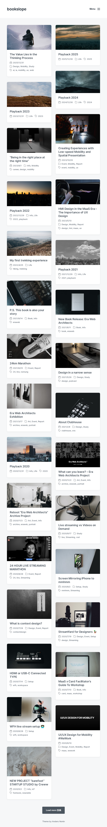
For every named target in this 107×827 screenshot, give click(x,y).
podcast (73, 381)
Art (29, 421)
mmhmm (65, 590)
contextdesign (19, 632)
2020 (45, 471)
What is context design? (26, 623)
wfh (14, 685)
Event (64, 164)
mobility (21, 70)
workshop (77, 693)
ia (16, 70)
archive (16, 425)
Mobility (24, 66)
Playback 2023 (20, 111)
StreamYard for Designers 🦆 (77, 631)
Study (31, 66)
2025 (89, 59)
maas (75, 228)
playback (23, 219)
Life (80, 59)
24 (14, 372)
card (64, 693)
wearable (26, 793)
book (64, 331)
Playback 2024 (68, 97)
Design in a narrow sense (75, 372)
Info (29, 165)
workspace (23, 685)
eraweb (16, 322)
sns (74, 430)
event (64, 167)
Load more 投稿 (53, 810)
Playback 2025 (68, 54)
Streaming (70, 537)
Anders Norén (58, 821)
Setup (78, 586)
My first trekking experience (29, 260)
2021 (64, 278)
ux (27, 70)
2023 (40, 116)
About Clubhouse (70, 422)
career (16, 169)
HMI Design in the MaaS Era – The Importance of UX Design (77, 212)
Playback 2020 (20, 466)
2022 (15, 219)
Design (16, 66)
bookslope (16, 9)
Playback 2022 (19, 210)
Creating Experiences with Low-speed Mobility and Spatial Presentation (76, 152)
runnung (24, 372)
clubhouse (66, 430)
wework (71, 750)
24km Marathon (20, 363)
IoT (33, 789)
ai (13, 70)
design (23, 169)
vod (78, 537)
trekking (23, 269)
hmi (70, 228)
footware (17, 793)
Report (79, 164)
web (32, 70)
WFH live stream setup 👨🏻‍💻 (27, 726)
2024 (89, 102)
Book (30, 318)
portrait (32, 425)
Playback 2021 (68, 269)
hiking (15, 269)
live (18, 372)
